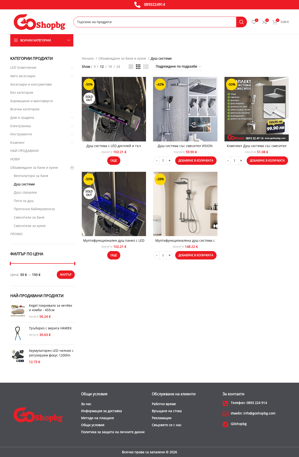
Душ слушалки (25, 192)
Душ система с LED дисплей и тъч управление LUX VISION (113, 148)
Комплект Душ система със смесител (256, 146)
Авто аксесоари (22, 76)
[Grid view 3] (138, 67)
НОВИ (15, 159)
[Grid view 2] (131, 67)
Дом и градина (22, 117)
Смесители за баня (29, 217)
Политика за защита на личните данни (113, 432)
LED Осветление (23, 67)
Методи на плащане (97, 418)
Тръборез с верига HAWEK (50, 328)
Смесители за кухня (30, 225)
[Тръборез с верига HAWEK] (17, 333)
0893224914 (154, 4)
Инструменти (21, 134)
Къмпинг (17, 142)
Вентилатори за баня (31, 175)
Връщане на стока (167, 411)
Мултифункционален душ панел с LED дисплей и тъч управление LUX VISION (114, 242)
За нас (86, 404)
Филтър (65, 275)
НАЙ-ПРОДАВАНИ (24, 150)
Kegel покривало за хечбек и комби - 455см (50, 307)
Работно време (164, 404)
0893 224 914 (249, 402)
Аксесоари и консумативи (31, 84)
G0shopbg (239, 423)
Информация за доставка (101, 411)
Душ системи (24, 184)
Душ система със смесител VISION (185, 146)
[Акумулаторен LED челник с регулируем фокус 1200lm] (17, 356)
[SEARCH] (241, 22)
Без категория (21, 92)
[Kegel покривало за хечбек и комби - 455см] (17, 311)
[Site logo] (39, 21)
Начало (88, 58)
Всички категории (24, 109)
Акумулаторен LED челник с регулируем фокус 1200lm (51, 352)
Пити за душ (24, 200)
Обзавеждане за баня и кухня (34, 167)
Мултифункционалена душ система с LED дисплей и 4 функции (185, 242)
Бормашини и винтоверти (31, 101)
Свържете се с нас (167, 425)
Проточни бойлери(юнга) (34, 209)
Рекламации (161, 418)
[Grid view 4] (145, 67)
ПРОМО (16, 234)
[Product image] (114, 109)
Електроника (20, 126)
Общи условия (92, 425)
